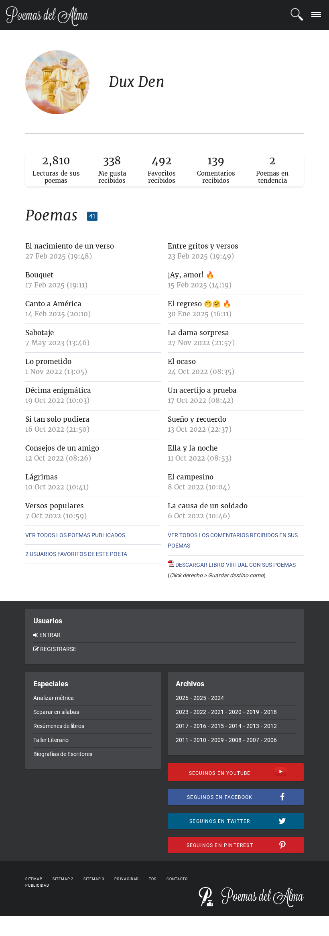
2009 (217, 740)
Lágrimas (41, 477)
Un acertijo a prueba (202, 390)
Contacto (177, 879)
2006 (270, 740)
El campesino (190, 477)
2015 (217, 726)
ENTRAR (50, 635)
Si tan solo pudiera (57, 419)
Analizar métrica (53, 698)
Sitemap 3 (93, 879)
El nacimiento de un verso (69, 246)
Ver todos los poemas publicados (75, 535)
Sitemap (34, 879)
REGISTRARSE (58, 649)
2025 (199, 698)
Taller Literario (51, 740)
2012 (270, 726)
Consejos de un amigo (62, 448)
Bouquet (39, 275)
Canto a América (53, 303)
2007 (252, 740)
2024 (217, 698)
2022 (199, 712)
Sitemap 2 (63, 879)
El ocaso (182, 361)
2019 (252, 712)
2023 (182, 712)
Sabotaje (39, 332)
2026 (182, 698)
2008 (235, 740)
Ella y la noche (192, 448)
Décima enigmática (58, 390)
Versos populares (54, 505)
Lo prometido (48, 361)
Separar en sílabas (56, 712)
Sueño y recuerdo (197, 419)
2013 (252, 726)
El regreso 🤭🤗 (194, 303)
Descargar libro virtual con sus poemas (235, 565)
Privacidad (126, 879)
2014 (235, 726)
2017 (182, 726)
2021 (217, 712)
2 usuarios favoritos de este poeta (76, 554)
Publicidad (37, 885)
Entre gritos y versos (203, 246)
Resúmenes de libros (58, 726)
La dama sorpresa (198, 332)
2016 (199, 726)
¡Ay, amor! (186, 275)
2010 (199, 740)
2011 (182, 740)
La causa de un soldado (208, 505)
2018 (270, 712)
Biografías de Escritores (62, 754)
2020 (235, 712)
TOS (152, 879)
